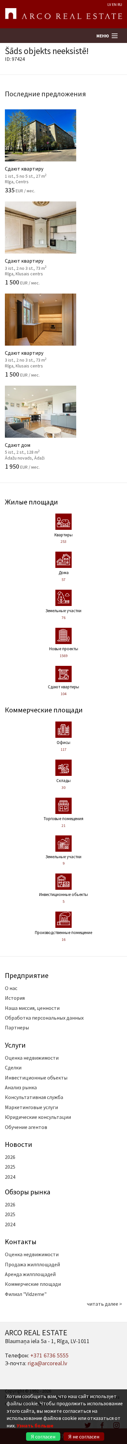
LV (109, 4)
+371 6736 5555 (49, 1355)
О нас (11, 988)
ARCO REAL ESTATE (63, 14)
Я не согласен (83, 1436)
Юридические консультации (38, 1117)
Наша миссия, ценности (32, 1008)
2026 (10, 1157)
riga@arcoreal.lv (47, 1363)
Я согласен (43, 1436)
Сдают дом (36, 447)
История (15, 998)
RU (120, 4)
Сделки (13, 1067)
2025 (10, 1166)
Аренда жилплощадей (30, 1274)
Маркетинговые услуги (31, 1107)
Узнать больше (35, 1425)
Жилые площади (31, 501)
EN (114, 4)
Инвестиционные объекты (36, 1077)
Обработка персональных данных (44, 1017)
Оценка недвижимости (32, 1057)
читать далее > (104, 1303)
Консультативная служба (34, 1097)
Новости (18, 1144)
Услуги (15, 1045)
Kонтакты (20, 1241)
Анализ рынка (21, 1087)
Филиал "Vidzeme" (26, 1294)
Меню (102, 36)
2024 (10, 1177)
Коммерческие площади (44, 709)
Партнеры (17, 1027)
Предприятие (27, 975)
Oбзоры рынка (27, 1191)
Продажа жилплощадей (32, 1264)
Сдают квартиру (36, 171)
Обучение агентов (26, 1127)
